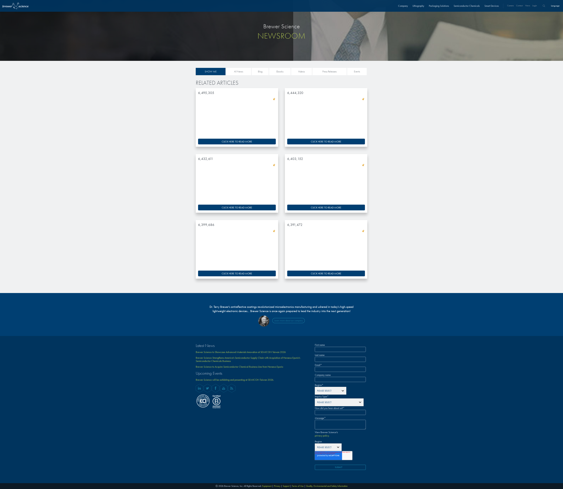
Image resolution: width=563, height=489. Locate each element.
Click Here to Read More (237, 141)
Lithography (418, 5)
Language (555, 5)
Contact (519, 5)
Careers (510, 5)
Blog (260, 71)
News (527, 5)
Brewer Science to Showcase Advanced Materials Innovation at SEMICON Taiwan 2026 (241, 352)
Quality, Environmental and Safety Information (327, 486)
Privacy (277, 486)
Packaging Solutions (439, 5)
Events (357, 71)
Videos (301, 71)
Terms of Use (298, 486)
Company (403, 5)
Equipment (267, 486)
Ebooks (279, 71)
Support (286, 486)
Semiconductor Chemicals (467, 5)
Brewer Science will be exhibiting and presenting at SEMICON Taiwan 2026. (235, 379)
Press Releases (329, 71)
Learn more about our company (288, 320)
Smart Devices (491, 5)
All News (238, 71)
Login (534, 5)
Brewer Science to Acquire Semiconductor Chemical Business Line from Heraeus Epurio (239, 366)
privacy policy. (322, 435)
